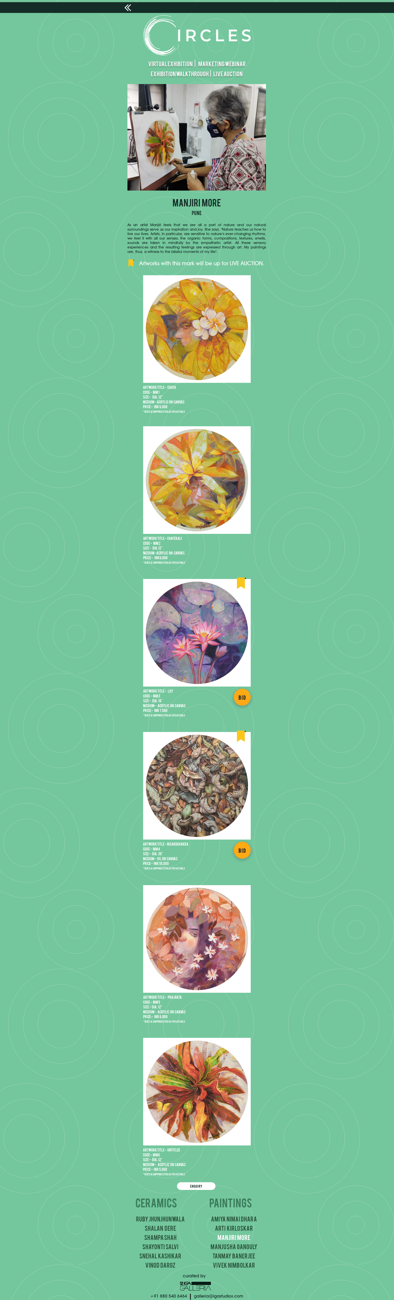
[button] (197, 329)
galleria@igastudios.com (218, 1296)
